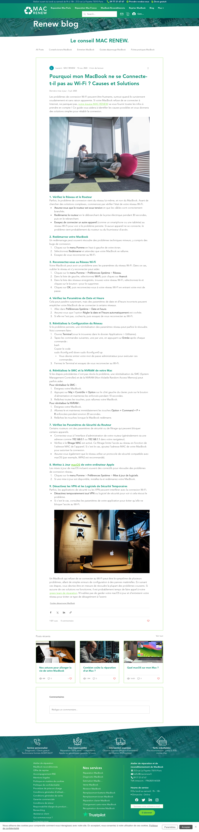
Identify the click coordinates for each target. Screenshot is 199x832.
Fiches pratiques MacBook (142, 49)
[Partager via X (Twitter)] (57, 612)
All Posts (40, 49)
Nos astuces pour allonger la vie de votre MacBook (55, 669)
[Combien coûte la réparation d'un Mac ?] (99, 652)
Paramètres (169, 827)
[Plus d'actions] (148, 68)
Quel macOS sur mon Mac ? (143, 667)
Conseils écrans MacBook (60, 49)
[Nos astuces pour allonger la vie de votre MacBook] (55, 652)
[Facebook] (137, 800)
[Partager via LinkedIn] (64, 612)
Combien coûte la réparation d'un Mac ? (99, 669)
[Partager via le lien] (70, 612)
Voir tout (159, 636)
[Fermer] (195, 827)
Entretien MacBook (85, 49)
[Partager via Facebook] (50, 612)
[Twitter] (143, 800)
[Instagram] (157, 800)
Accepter (186, 827)
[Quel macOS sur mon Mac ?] (143, 652)
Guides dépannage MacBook (113, 49)
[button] (128, 14)
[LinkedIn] (150, 800)
